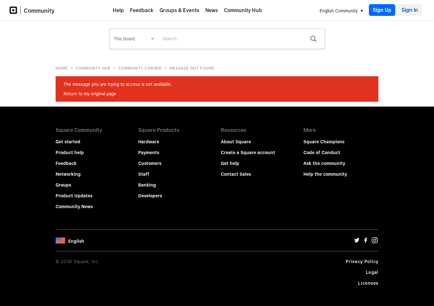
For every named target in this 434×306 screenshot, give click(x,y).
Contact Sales (236, 174)
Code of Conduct (321, 152)
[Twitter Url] (357, 241)
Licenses (368, 283)
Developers (150, 195)
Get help (230, 163)
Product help (70, 152)
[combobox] (241, 39)
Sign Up (382, 10)
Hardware (148, 141)
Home (62, 68)
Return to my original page (90, 93)
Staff (143, 174)
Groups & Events (179, 10)
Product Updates (74, 195)
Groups (63, 184)
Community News (74, 206)
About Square (236, 141)
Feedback (141, 10)
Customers (149, 163)
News (211, 10)
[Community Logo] (15, 10)
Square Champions (323, 141)
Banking (147, 184)
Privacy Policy (362, 261)
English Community (339, 10)
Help (118, 10)
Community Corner (140, 68)
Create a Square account (248, 152)
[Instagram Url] (374, 241)
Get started (68, 141)
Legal (372, 272)
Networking (68, 174)
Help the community (325, 174)
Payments (148, 152)
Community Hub (243, 10)
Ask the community (324, 163)
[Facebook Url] (366, 241)
